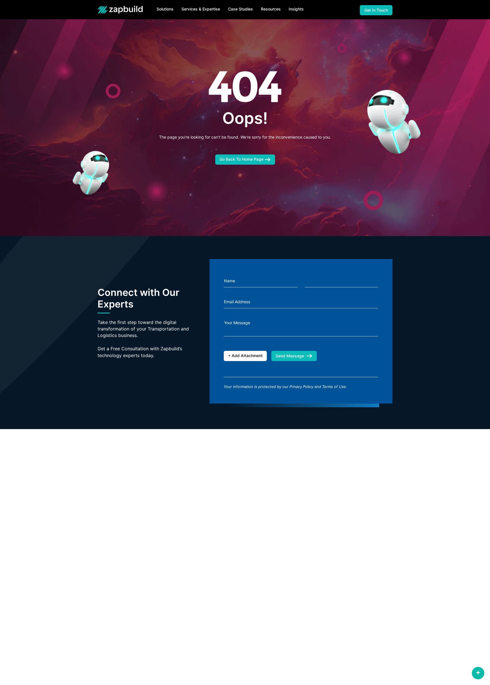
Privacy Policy (301, 386)
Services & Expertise (200, 9)
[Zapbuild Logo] (122, 9)
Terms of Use (334, 386)
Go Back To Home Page (242, 159)
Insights (296, 9)
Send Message (290, 355)
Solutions (165, 9)
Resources (271, 9)
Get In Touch (376, 10)
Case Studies (240, 9)
